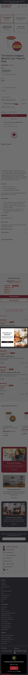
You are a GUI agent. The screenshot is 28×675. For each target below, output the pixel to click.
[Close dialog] (26, 329)
